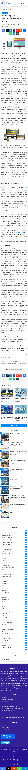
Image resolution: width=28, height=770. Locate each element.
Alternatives (5, 590)
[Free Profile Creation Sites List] (5, 472)
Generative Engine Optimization (9, 633)
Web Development (6, 565)
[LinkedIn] (10, 30)
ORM (3, 608)
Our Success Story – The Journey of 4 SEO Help (13, 708)
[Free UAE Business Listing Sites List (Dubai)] (5, 455)
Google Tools (5, 569)
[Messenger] (24, 30)
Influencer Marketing (7, 622)
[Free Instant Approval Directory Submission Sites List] (5, 490)
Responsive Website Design (14, 369)
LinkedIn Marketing (6, 544)
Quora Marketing (6, 645)
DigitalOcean (15, 751)
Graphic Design (5, 604)
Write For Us (10, 754)
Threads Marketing (6, 549)
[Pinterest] (17, 30)
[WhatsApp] (10, 33)
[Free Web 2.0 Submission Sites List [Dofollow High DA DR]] (5, 446)
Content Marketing (6, 574)
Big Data (4, 624)
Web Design (8, 9)
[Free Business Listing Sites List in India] (5, 514)
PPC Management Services (8, 710)
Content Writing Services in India (9, 704)
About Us (4, 697)
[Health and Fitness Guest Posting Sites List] (5, 463)
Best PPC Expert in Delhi (7, 699)
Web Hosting (5, 583)
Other (3, 551)
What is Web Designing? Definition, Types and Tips (7, 416)
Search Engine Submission (8, 629)
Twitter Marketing (6, 636)
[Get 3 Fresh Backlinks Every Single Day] (5, 437)
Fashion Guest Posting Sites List (17, 504)
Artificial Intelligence (6, 576)
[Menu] (26, 3)
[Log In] (21, 3)
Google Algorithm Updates (8, 567)
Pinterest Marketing (6, 638)
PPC (3, 585)
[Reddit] (20, 30)
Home (3, 9)
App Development (6, 588)
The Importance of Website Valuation (5, 399)
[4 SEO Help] (6, 3)
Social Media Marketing (7, 537)
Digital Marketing (6, 532)
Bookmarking (5, 626)
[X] (7, 30)
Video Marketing (5, 599)
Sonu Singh (5, 24)
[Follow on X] (8, 24)
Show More (14, 520)
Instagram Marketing (7, 539)
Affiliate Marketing (6, 617)
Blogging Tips (5, 563)
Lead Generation (6, 595)
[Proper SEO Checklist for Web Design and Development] (21, 392)
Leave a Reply (14, 425)
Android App (5, 620)
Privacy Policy (5, 712)
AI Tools (4, 579)
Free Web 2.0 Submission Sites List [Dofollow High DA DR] (18, 443)
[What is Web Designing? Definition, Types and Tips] (7, 409)
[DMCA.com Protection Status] (5, 743)
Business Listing (5, 572)
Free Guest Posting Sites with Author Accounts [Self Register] (17, 496)
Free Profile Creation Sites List (17, 469)
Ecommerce (5, 560)
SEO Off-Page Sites (6, 535)
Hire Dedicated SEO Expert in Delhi (10, 706)
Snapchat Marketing (7, 546)
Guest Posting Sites (6, 553)
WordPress (4, 581)
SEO (3, 530)
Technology (4, 613)
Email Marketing (5, 592)
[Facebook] (3, 30)
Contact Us (4, 701)
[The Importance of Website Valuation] (7, 392)
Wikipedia (4, 642)
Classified (4, 556)
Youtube (4, 601)
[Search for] (23, 3)
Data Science (5, 615)
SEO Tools (4, 597)
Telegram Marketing (6, 647)
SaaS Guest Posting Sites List (17, 478)
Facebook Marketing (7, 542)
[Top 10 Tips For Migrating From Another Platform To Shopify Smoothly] (21, 409)
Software (4, 606)
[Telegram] (14, 33)
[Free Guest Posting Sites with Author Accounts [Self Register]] (5, 499)
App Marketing (5, 649)
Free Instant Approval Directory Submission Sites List (17, 487)
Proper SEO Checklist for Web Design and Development (20, 400)
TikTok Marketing (6, 610)
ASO (3, 631)
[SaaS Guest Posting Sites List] (5, 481)
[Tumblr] (14, 30)
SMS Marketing (5, 640)
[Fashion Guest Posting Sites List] (5, 506)
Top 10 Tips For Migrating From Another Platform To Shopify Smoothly (21, 417)
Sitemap (4, 715)
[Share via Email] (17, 33)
